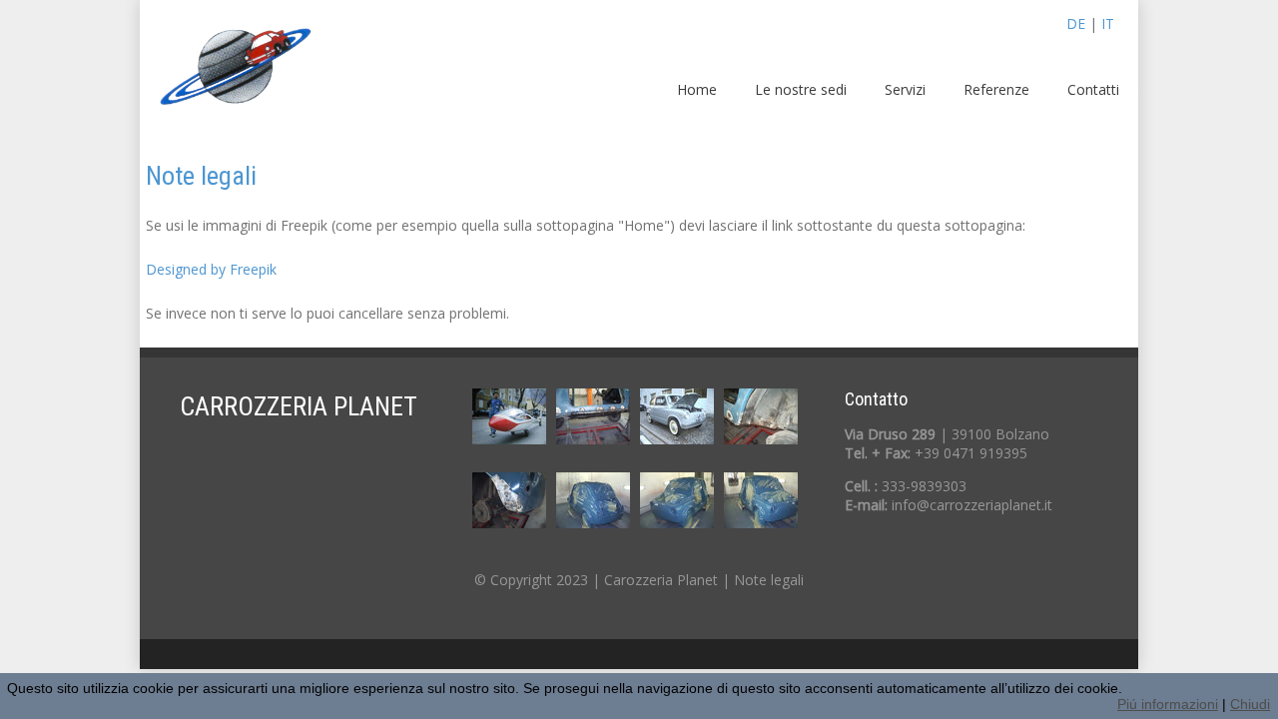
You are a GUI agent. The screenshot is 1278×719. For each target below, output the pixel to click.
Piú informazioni (1167, 704)
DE (1075, 23)
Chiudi (1250, 704)
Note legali (769, 579)
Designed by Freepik (211, 269)
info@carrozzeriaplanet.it (972, 504)
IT (1107, 23)
